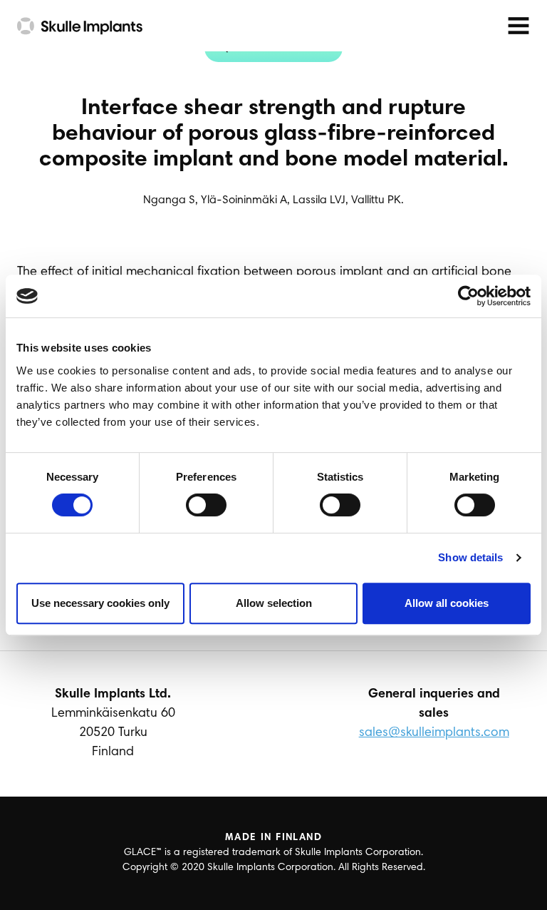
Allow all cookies (447, 603)
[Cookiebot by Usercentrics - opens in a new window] (468, 296)
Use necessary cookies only (100, 603)
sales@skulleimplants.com (434, 733)
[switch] (206, 505)
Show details (470, 557)
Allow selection (274, 603)
